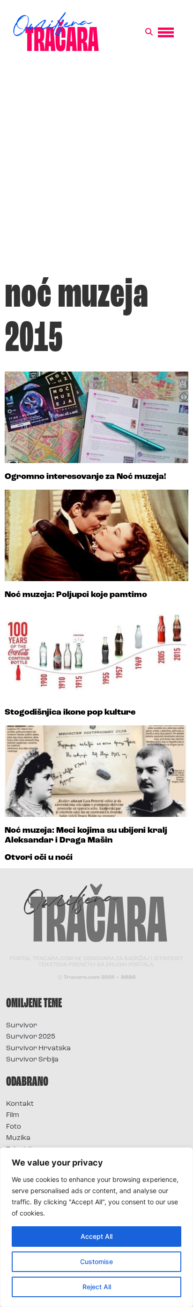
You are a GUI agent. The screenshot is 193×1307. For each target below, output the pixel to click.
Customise (96, 1261)
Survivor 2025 (30, 1036)
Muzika (18, 1138)
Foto (13, 1127)
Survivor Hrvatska (38, 1048)
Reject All (96, 1287)
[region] (96, 1227)
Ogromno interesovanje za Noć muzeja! (85, 477)
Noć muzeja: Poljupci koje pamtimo (76, 595)
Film (12, 1115)
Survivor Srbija (32, 1059)
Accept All (96, 1236)
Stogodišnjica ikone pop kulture (70, 713)
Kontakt (20, 1104)
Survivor (21, 1025)
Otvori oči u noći (39, 858)
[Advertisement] (96, 168)
